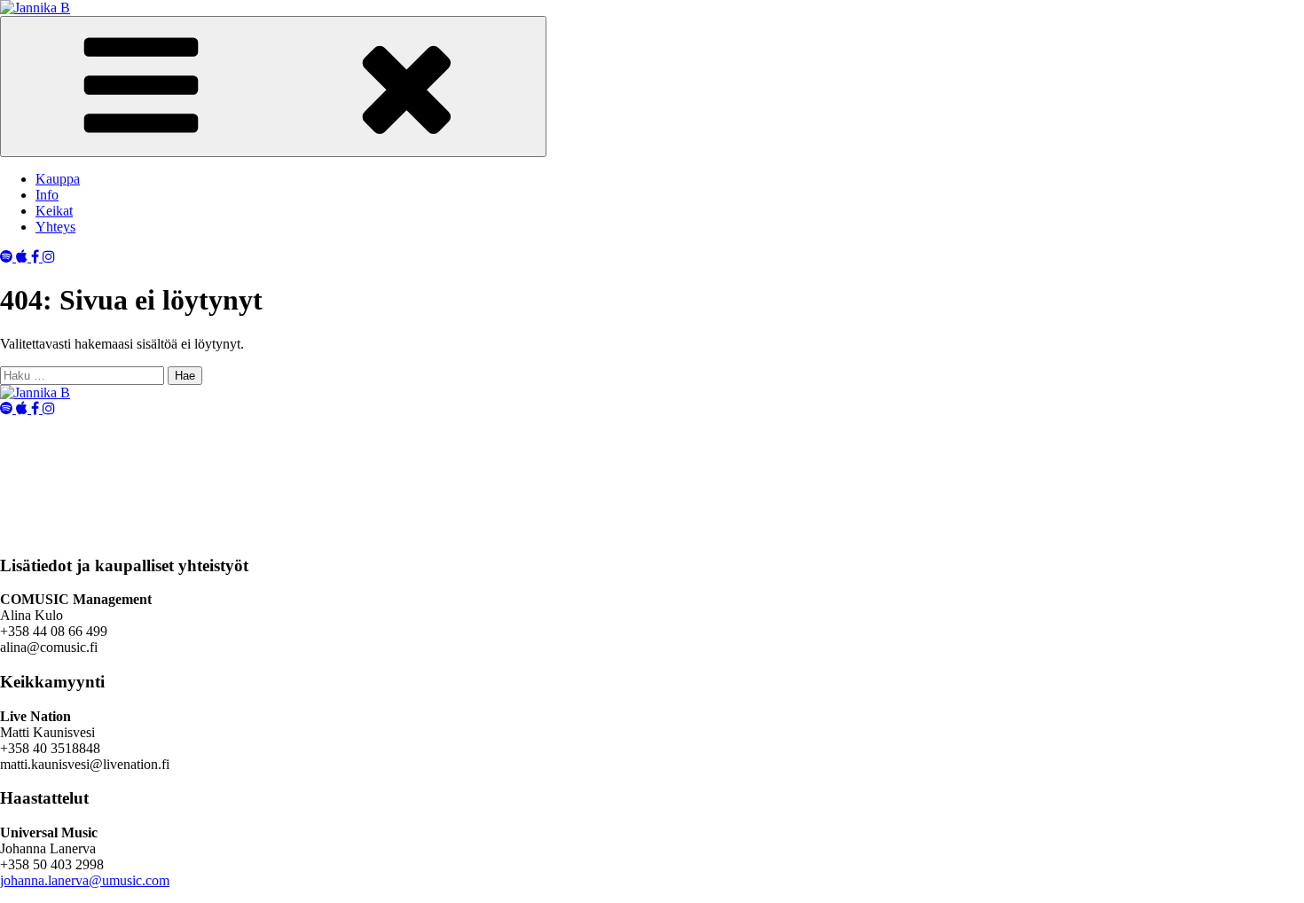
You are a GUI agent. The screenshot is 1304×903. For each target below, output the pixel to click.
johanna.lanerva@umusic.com (84, 880)
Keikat (54, 210)
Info (47, 194)
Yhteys (55, 226)
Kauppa (57, 178)
